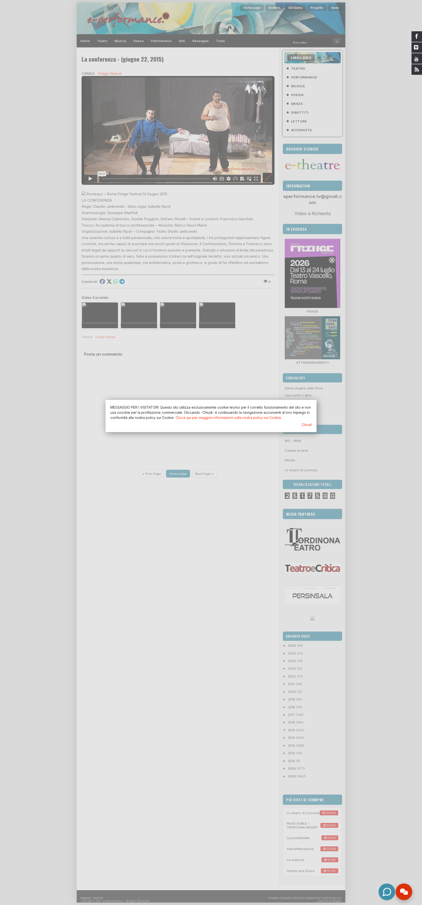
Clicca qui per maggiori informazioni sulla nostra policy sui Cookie (228, 417)
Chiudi (307, 425)
